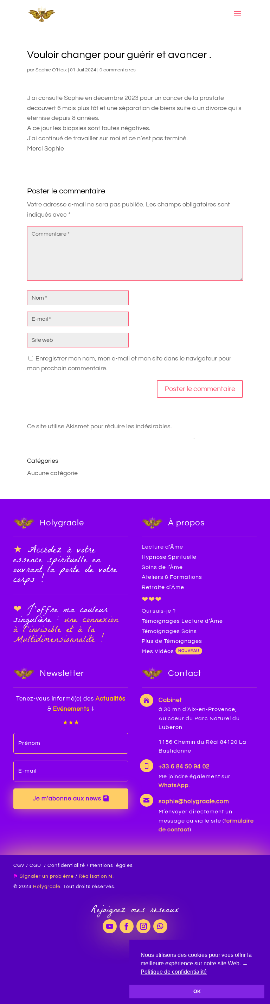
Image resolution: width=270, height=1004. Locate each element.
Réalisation (94, 876)
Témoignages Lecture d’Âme (182, 621)
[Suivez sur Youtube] (110, 926)
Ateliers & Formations (172, 577)
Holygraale (46, 886)
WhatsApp (174, 785)
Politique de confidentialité (174, 972)
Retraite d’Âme (163, 587)
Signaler (30, 876)
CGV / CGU (27, 865)
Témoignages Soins (169, 631)
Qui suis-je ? (159, 611)
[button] (209, 972)
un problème (57, 876)
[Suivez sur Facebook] (127, 926)
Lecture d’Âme (162, 547)
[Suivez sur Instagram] (143, 926)
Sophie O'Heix (51, 70)
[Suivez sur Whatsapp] (160, 926)
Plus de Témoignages (172, 641)
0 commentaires (117, 70)
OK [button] (197, 991)
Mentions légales (111, 865)
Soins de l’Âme (162, 567)
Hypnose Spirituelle (169, 557)
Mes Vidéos (158, 651)
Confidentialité (66, 865)
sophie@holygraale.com (194, 801)
